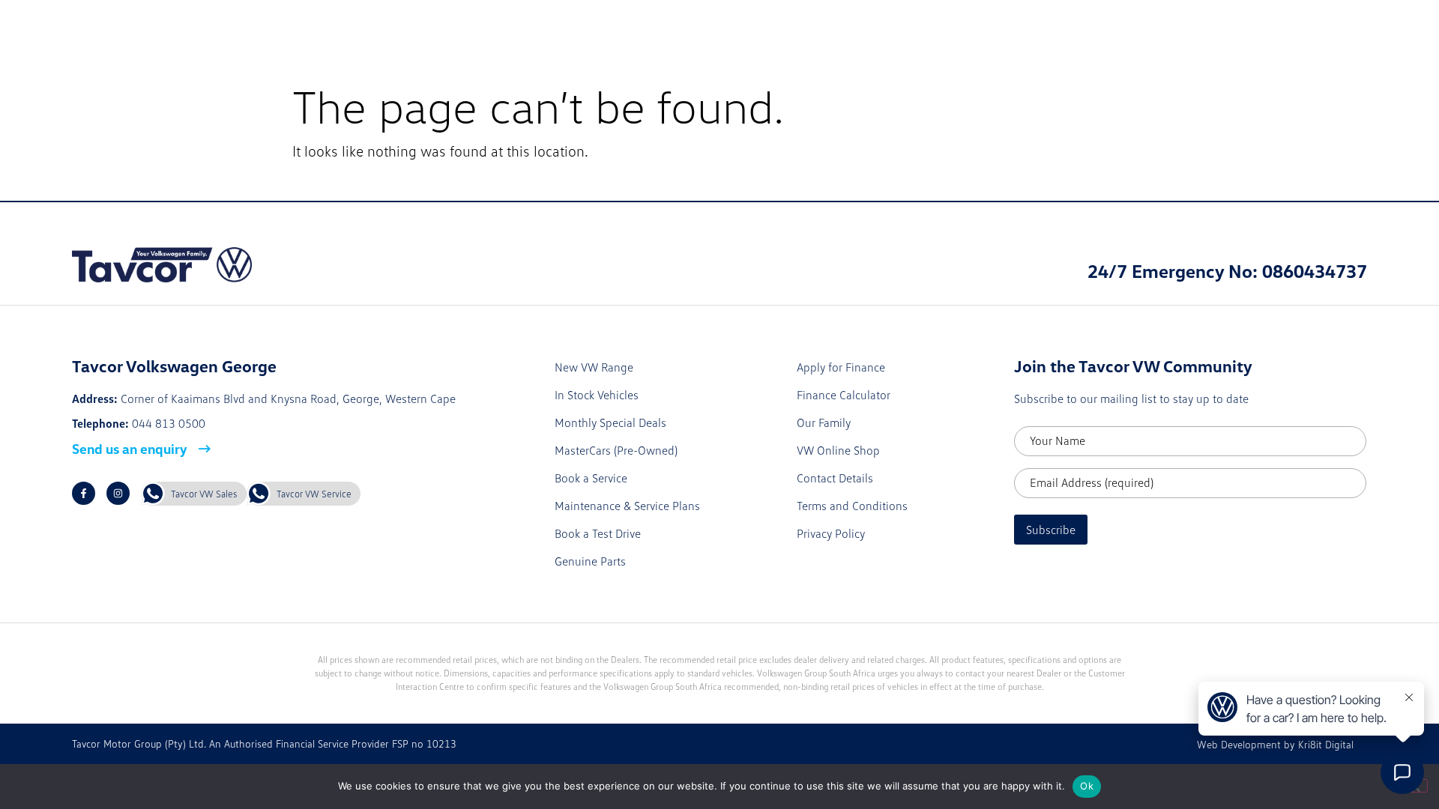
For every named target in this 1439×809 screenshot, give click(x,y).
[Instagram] (118, 493)
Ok (1086, 786)
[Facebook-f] (83, 493)
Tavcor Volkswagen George (160, 25)
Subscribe (1051, 529)
